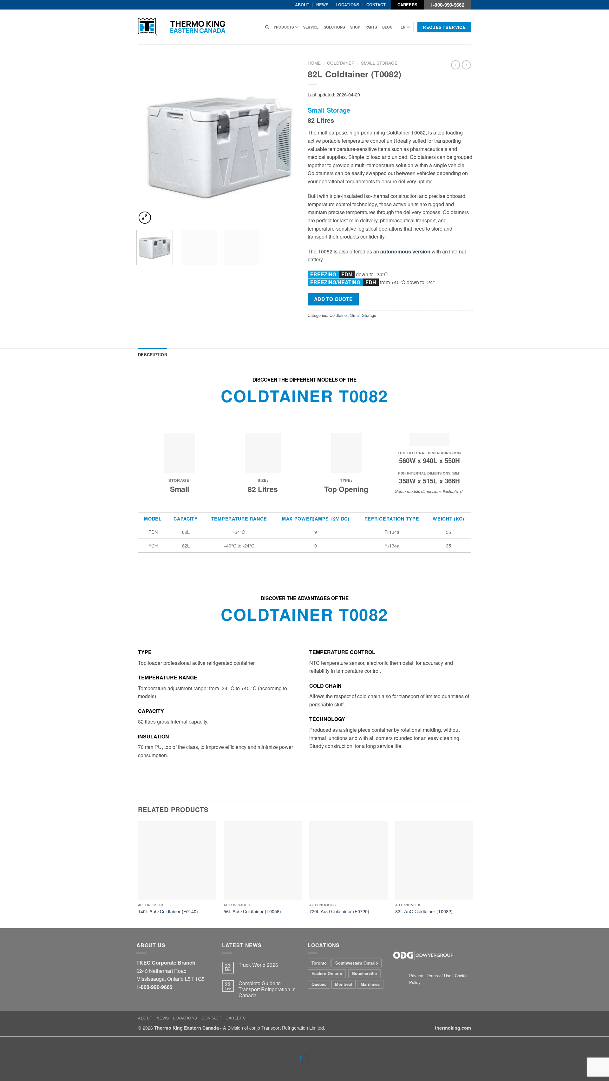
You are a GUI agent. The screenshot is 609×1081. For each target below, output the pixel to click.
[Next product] (455, 64)
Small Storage (379, 63)
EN (403, 26)
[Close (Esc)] (6, 1043)
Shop (355, 26)
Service (311, 26)
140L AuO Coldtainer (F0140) (168, 911)
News (322, 5)
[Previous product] (466, 64)
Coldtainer (341, 63)
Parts (371, 26)
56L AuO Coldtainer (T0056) (252, 911)
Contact (376, 5)
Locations (347, 5)
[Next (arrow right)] (25, 1070)
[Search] (267, 27)
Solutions (334, 26)
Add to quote (333, 299)
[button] (145, 218)
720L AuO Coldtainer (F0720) (339, 911)
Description (152, 354)
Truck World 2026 (258, 965)
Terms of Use (439, 976)
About (302, 5)
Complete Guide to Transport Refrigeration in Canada (267, 989)
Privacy (416, 976)
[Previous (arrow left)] (6, 1070)
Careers (407, 5)
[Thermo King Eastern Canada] (181, 27)
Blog (387, 26)
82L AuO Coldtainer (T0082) (424, 911)
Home (314, 63)
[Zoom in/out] (25, 1043)
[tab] (152, 354)
